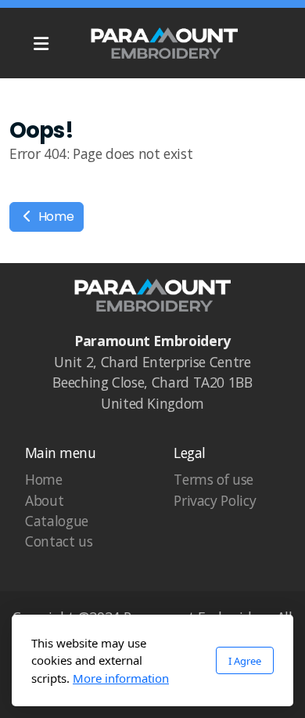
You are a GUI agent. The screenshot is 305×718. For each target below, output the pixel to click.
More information (121, 678)
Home (54, 216)
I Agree (244, 661)
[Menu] (40, 43)
